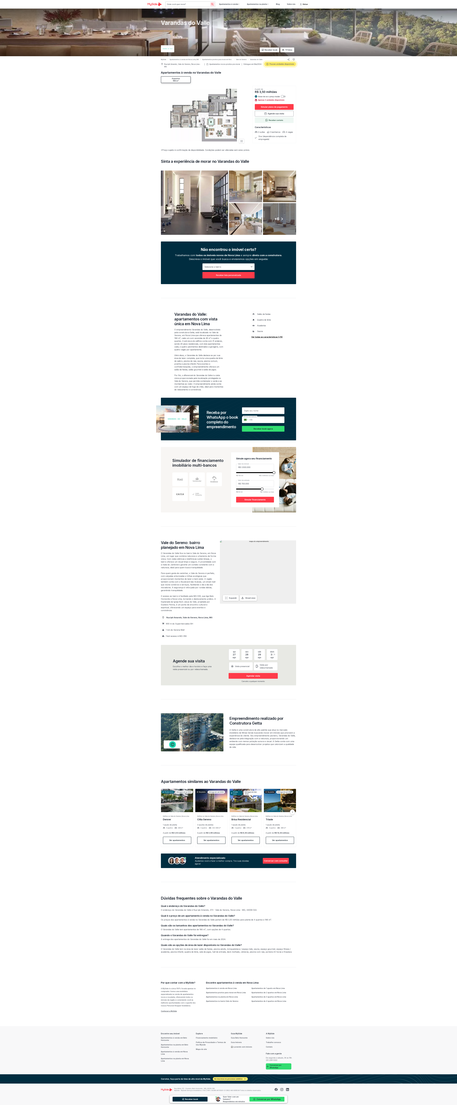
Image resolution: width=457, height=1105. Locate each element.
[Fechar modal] (257, 528)
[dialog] (228, 552)
